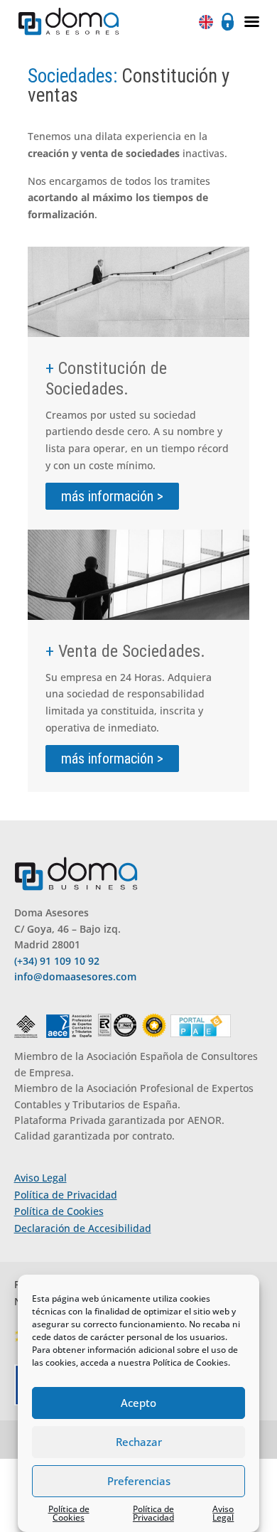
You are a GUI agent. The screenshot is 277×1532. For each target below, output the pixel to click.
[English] (208, 22)
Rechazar (139, 1442)
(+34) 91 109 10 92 (56, 961)
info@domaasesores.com (75, 976)
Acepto (138, 1403)
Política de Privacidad (153, 1513)
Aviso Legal (223, 1513)
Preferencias (138, 1481)
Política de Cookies (190, 1362)
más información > (112, 496)
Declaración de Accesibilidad (82, 1228)
